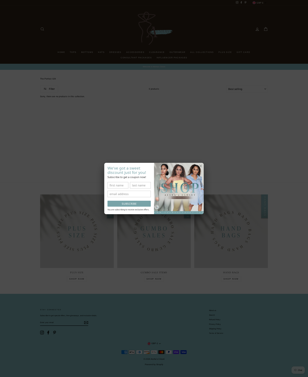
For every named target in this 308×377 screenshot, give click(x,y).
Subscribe (129, 204)
